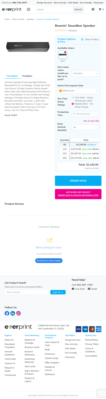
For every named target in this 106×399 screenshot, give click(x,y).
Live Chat (80, 289)
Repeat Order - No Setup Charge (84, 105)
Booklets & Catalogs (30, 341)
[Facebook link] (7, 313)
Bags (47, 349)
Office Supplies (52, 362)
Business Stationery (30, 353)
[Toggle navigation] (29, 9)
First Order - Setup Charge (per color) (84, 99)
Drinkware (50, 354)
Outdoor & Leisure (50, 368)
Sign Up (57, 292)
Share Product (92, 39)
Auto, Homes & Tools (52, 343)
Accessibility (91, 355)
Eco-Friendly (71, 352)
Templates (27, 76)
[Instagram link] (18, 313)
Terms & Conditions (90, 350)
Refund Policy (91, 339)
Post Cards (30, 366)
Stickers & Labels (29, 379)
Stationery (50, 374)
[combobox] (85, 73)
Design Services (72, 339)
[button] (63, 55)
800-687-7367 (85, 284)
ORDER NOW (78, 180)
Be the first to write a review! (49, 260)
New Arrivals (71, 344)
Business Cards (32, 347)
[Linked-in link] (12, 313)
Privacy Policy (92, 344)
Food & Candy (51, 358)
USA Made (70, 348)
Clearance (70, 357)
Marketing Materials (30, 360)
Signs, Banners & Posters (32, 372)
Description (12, 76)
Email (94, 289)
